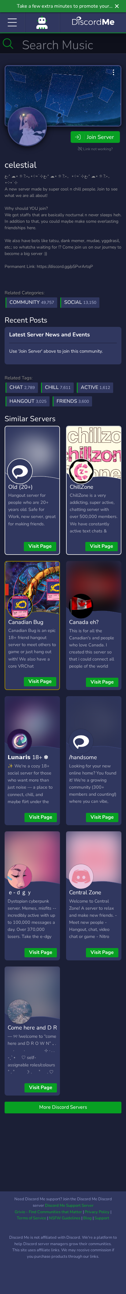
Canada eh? (83, 622)
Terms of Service (31, 1218)
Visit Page (40, 546)
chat (22, 387)
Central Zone (85, 892)
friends (73, 401)
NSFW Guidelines (64, 1218)
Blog (87, 1218)
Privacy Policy (97, 1212)
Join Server (100, 137)
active (95, 387)
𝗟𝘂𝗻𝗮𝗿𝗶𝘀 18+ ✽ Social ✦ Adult (28, 761)
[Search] (8, 43)
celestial (20, 165)
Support (101, 1218)
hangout (27, 401)
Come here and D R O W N (32, 1032)
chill (58, 387)
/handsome (83, 757)
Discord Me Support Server (69, 1205)
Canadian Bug (25, 622)
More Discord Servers (63, 1107)
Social (80, 302)
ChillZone (81, 487)
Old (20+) (20, 487)
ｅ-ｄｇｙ (20, 892)
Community (31, 302)
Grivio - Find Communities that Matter (48, 1212)
